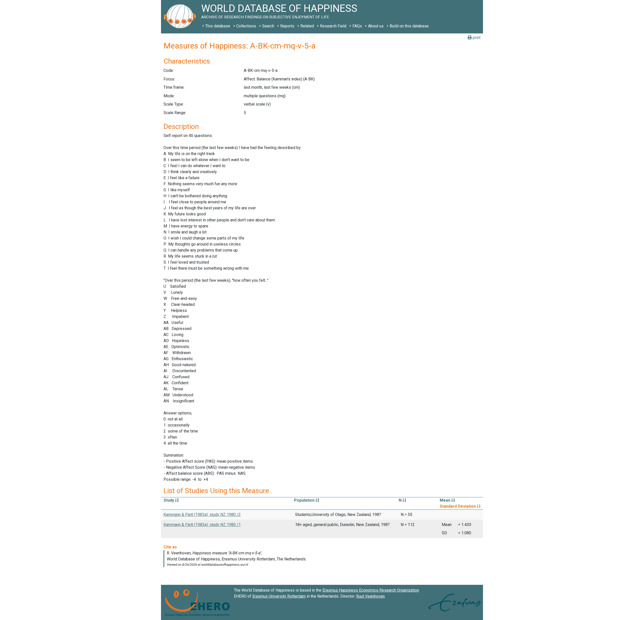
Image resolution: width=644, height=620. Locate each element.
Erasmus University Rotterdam (279, 596)
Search (268, 26)
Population (304, 500)
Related (307, 26)
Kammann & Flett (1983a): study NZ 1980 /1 (202, 524)
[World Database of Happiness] (181, 16)
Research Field (333, 26)
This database (217, 26)
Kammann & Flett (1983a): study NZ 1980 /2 (202, 514)
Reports (287, 26)
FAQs (357, 26)
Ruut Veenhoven (370, 596)
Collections (246, 26)
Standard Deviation (458, 506)
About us (376, 26)
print (476, 37)
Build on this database (409, 26)
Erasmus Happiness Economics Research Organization (371, 590)
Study (169, 500)
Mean (445, 500)
